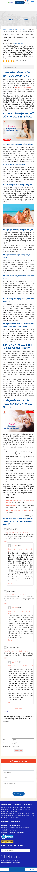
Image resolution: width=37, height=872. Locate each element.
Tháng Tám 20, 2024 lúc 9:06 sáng (16, 651)
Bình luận (6, 722)
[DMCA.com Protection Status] (7, 841)
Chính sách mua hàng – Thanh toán (12, 832)
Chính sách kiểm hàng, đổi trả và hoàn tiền (15, 827)
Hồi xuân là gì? (11, 505)
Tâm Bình (14, 545)
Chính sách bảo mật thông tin (10, 825)
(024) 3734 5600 (25, 809)
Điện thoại (6, 746)
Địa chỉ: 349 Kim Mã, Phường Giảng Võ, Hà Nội (15, 807)
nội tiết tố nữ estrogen (23, 87)
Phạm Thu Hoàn (19, 43)
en (28, 0)
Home (4, 29)
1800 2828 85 (15, 821)
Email (5, 743)
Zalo (8, 857)
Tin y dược (11, 29)
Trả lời (6, 541)
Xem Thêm (18, 708)
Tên (4, 739)
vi (25, 0)
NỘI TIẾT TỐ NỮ (21, 29)
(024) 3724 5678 (14, 809)
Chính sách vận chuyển (8, 830)
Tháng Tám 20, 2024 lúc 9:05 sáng (16, 532)
